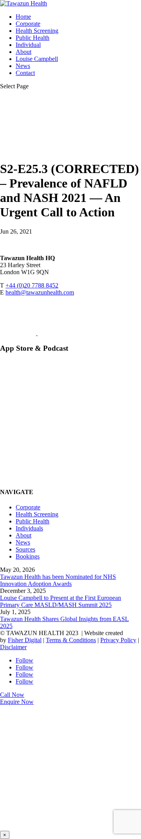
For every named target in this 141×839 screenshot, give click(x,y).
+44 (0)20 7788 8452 (31, 285)
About (23, 51)
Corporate (28, 23)
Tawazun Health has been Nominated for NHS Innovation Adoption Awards (58, 580)
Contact (25, 73)
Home (23, 16)
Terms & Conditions (71, 640)
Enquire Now (17, 701)
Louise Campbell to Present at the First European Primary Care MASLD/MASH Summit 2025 (60, 601)
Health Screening (37, 30)
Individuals (29, 528)
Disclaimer (13, 647)
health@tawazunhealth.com (39, 292)
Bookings (28, 556)
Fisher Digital (25, 640)
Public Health (32, 37)
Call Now (12, 694)
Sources (25, 549)
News (23, 65)
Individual (28, 44)
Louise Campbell (37, 58)
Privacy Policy (118, 640)
